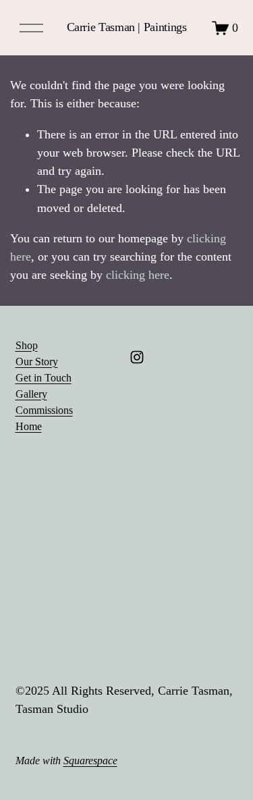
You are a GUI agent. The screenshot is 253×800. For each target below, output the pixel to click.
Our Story (37, 361)
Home (29, 426)
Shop (27, 345)
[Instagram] (137, 357)
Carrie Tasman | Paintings (127, 27)
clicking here (137, 275)
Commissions (44, 410)
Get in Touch (44, 377)
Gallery (31, 394)
